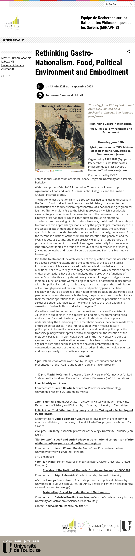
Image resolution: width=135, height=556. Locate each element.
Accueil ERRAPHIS (13, 40)
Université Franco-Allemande (12, 67)
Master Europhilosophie (16, 58)
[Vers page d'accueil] (40, 23)
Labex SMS (7, 61)
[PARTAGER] (128, 51)
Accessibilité (32, 541)
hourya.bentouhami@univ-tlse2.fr (67, 506)
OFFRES (6, 76)
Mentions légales (13, 541)
